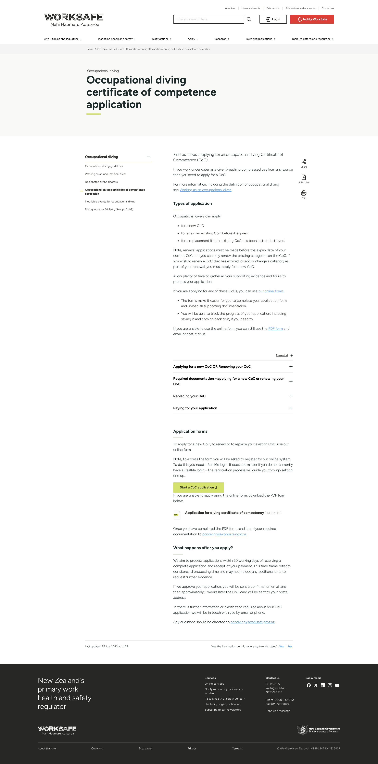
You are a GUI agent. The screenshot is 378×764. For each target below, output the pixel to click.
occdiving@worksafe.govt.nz (224, 534)
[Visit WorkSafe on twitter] (316, 686)
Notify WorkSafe (315, 19)
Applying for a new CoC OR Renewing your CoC (212, 366)
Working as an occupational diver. (206, 190)
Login (276, 19)
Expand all (282, 355)
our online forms (271, 291)
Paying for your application (195, 408)
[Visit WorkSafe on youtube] (337, 686)
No (290, 646)
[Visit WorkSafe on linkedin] (323, 686)
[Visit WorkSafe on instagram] (330, 686)
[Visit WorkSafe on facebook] (309, 686)
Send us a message (278, 711)
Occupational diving (136, 49)
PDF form (275, 328)
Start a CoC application (199, 489)
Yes (281, 646)
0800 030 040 (284, 700)
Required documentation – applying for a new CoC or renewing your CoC (228, 381)
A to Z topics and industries (109, 49)
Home (89, 49)
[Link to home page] (73, 25)
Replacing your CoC (189, 396)
